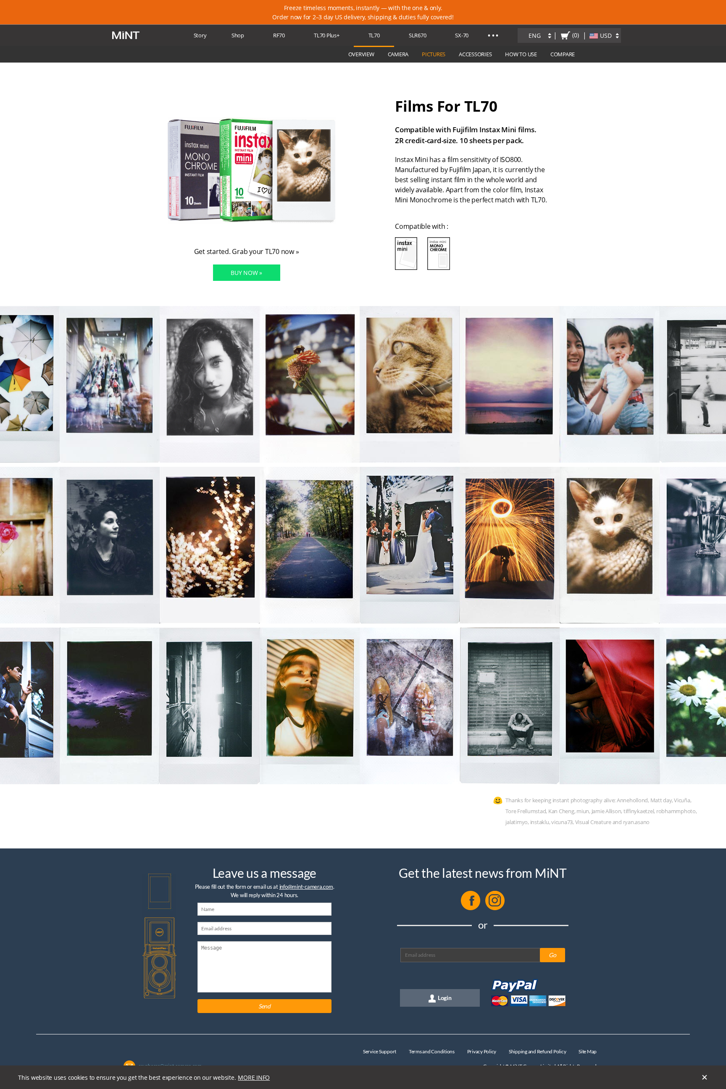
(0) (575, 35)
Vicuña (682, 800)
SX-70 (461, 35)
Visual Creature (593, 822)
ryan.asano (636, 822)
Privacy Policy (482, 1051)
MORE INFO (254, 1077)
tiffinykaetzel (638, 811)
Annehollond (632, 800)
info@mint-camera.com (306, 886)
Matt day (661, 800)
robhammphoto (676, 811)
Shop (237, 35)
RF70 (279, 35)
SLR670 (417, 35)
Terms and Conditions (432, 1051)
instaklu (539, 822)
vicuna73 (562, 822)
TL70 (374, 35)
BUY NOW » (246, 273)
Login (445, 997)
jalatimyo (516, 822)
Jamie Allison (606, 811)
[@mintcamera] (495, 908)
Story (200, 35)
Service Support (379, 1051)
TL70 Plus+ (326, 35)
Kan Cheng (561, 811)
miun (582, 811)
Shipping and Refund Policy (537, 1051)
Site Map (588, 1051)
